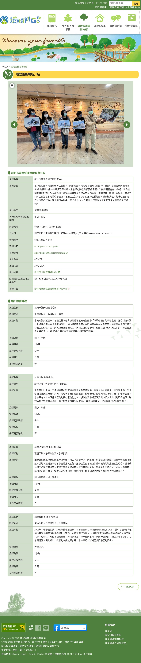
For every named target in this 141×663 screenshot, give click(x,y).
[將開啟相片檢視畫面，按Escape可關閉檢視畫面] (70, 123)
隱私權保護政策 (9, 646)
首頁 (6, 66)
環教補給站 (116, 26)
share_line (46, 628)
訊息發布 (52, 26)
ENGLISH (101, 3)
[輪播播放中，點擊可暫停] (12, 85)
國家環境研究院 (113, 635)
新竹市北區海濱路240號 (46, 272)
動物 (137, 7)
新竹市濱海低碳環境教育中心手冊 (50, 289)
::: (74, 3)
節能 (122, 7)
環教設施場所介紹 (84, 28)
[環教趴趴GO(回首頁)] (21, 20)
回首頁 (90, 3)
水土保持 (130, 7)
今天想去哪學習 (68, 28)
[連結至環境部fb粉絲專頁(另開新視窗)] (70, 627)
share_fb (38, 628)
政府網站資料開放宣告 (47, 646)
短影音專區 (131, 26)
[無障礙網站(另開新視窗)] (13, 627)
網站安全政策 (27, 646)
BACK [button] (130, 586)
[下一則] (126, 124)
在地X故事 (100, 26)
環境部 (108, 631)
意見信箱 (6, 650)
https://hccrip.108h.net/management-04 (51, 253)
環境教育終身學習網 (115, 643)
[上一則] (14, 124)
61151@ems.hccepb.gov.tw (46, 246)
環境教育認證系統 (114, 639)
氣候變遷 (114, 7)
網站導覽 (80, 3)
